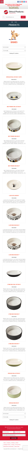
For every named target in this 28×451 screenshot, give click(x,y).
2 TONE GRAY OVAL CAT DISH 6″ (14, 284)
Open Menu (2, 1)
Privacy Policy (18, 444)
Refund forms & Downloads (8, 446)
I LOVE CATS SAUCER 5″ (14, 195)
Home (12, 22)
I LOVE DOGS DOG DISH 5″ (14, 225)
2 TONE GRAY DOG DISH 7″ (14, 343)
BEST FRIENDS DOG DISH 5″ (14, 136)
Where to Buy (16, 446)
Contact (12, 444)
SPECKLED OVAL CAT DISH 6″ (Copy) (14, 77)
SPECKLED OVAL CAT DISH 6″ (14, 373)
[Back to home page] (16, 12)
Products (13, 442)
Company (8, 442)
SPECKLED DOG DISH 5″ (14, 403)
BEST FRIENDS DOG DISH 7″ (14, 165)
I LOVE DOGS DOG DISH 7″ (14, 254)
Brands (17, 442)
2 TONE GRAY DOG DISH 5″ (14, 314)
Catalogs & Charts (7, 444)
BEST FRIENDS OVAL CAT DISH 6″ (14, 106)
